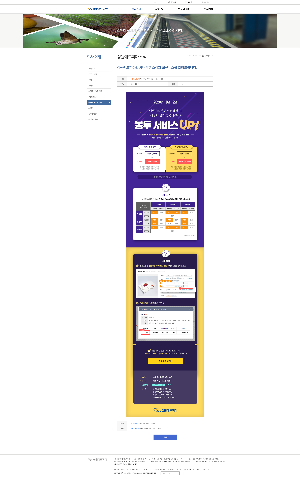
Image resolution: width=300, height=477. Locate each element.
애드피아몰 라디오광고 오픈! (146, 428)
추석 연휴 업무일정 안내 (143, 423)
